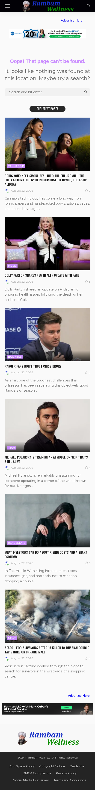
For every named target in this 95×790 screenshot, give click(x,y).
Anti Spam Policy (22, 766)
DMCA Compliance (37, 773)
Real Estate (16, 542)
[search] (88, 6)
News (12, 638)
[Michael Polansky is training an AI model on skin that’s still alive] (47, 425)
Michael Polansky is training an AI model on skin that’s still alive (46, 459)
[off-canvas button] (7, 6)
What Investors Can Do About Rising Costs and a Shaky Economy (46, 554)
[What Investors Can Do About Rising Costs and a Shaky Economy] (47, 520)
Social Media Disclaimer (31, 780)
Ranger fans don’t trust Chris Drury (33, 366)
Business (14, 356)
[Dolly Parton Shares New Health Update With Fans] (47, 243)
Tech (11, 447)
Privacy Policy (66, 773)
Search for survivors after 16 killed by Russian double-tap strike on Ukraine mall (47, 649)
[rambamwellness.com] (47, 5)
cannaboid (16, 166)
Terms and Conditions (70, 780)
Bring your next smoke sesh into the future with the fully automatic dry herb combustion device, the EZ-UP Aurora (46, 180)
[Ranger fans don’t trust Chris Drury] (47, 334)
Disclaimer (78, 766)
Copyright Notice (52, 766)
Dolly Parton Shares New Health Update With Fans (42, 275)
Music (12, 265)
